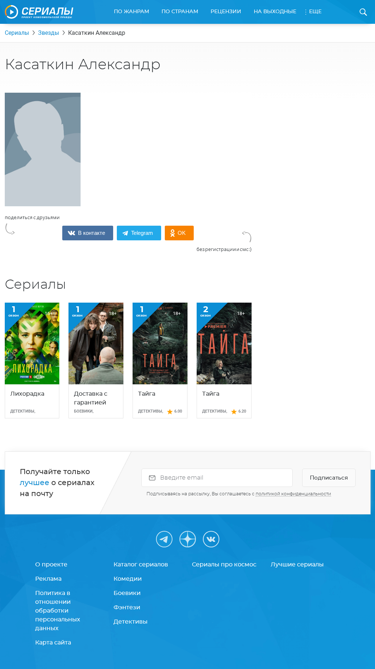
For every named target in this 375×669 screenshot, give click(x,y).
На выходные (275, 11)
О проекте (51, 565)
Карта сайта (53, 643)
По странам (179, 11)
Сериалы (17, 32)
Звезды (48, 32)
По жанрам (131, 11)
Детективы (131, 622)
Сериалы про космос (224, 565)
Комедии (128, 579)
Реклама (48, 579)
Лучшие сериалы (297, 565)
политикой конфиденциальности (293, 494)
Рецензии (226, 11)
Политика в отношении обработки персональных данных (57, 610)
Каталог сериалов (141, 565)
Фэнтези (127, 607)
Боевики (127, 593)
